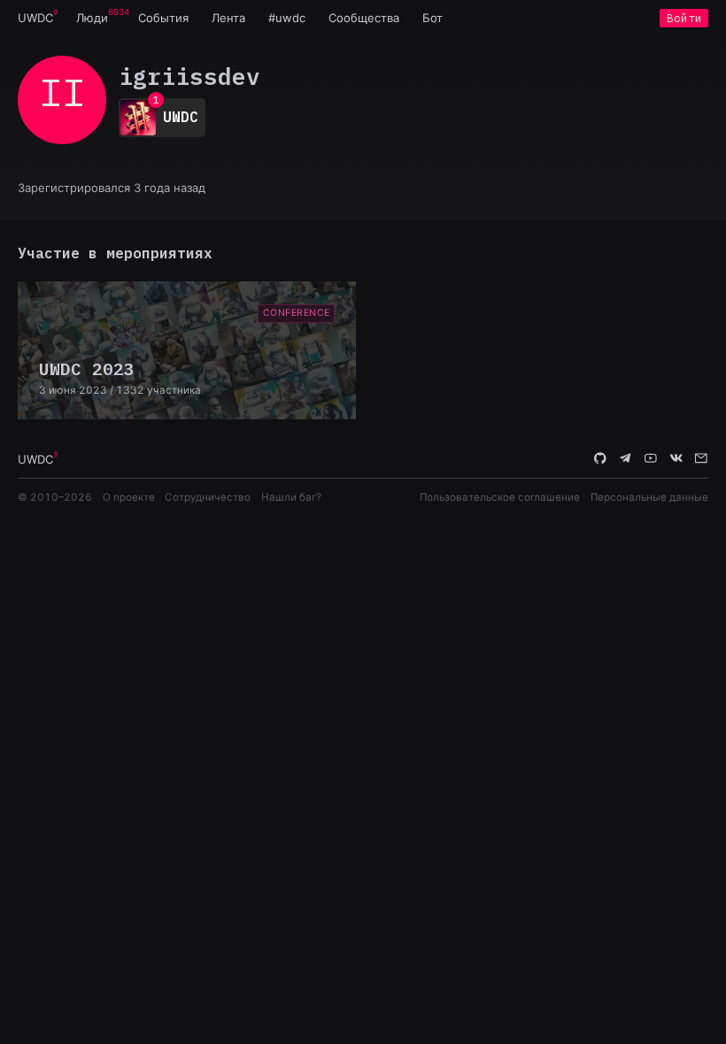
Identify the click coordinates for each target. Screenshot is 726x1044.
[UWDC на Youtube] (651, 458)
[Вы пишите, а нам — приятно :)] (701, 458)
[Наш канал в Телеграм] (626, 458)
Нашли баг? (291, 497)
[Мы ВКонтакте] (676, 458)
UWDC (35, 18)
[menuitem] (35, 18)
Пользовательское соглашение (500, 497)
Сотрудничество (208, 497)
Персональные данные (649, 497)
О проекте (129, 497)
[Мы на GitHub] (600, 458)
